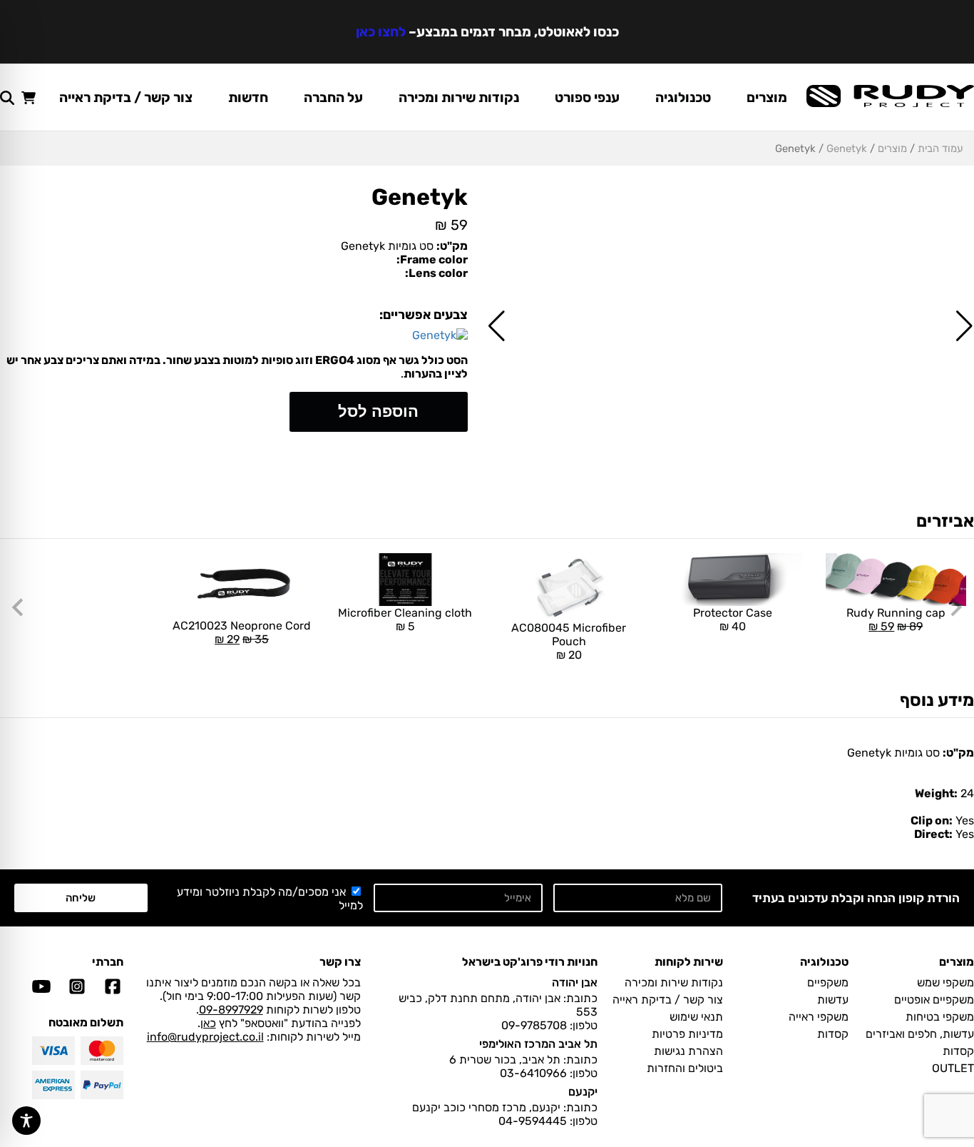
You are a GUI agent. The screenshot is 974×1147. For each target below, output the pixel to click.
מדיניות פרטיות (687, 1034)
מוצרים (767, 97)
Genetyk (846, 148)
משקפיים (828, 982)
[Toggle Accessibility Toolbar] (26, 1120)
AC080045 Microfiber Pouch (568, 641)
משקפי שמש (945, 982)
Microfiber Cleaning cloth (405, 619)
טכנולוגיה (683, 97)
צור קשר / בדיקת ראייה (126, 97)
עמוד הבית (940, 148)
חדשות (248, 97)
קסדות (958, 1051)
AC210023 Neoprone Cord (242, 599)
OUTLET (953, 1068)
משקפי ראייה (819, 1017)
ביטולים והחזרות (685, 1068)
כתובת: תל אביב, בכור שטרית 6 (523, 1059)
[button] (964, 326)
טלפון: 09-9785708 (549, 1025)
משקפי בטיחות (940, 1017)
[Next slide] (19, 607)
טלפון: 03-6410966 (549, 1073)
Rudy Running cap (891, 593)
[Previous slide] (955, 607)
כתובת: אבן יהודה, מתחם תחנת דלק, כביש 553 (498, 1005)
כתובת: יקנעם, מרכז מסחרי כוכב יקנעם (505, 1107)
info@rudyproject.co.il (205, 1037)
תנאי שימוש (696, 1017)
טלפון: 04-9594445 (548, 1121)
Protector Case (732, 619)
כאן (208, 1023)
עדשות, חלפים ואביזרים (920, 1034)
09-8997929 (231, 1009)
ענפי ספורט (587, 97)
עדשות (833, 999)
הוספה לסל (378, 411)
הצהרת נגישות (688, 1051)
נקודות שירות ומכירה (459, 97)
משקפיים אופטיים (934, 999)
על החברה (333, 97)
